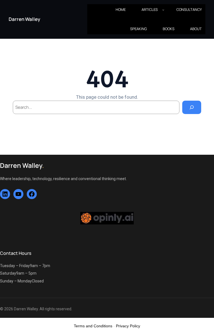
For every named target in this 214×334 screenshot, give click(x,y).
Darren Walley (24, 19)
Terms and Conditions (93, 326)
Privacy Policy (128, 326)
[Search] (191, 107)
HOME (121, 9)
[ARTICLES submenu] (163, 10)
